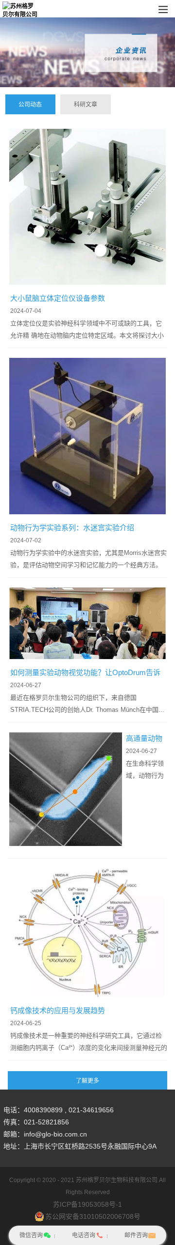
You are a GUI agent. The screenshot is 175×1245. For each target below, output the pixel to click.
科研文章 (85, 104)
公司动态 (30, 104)
